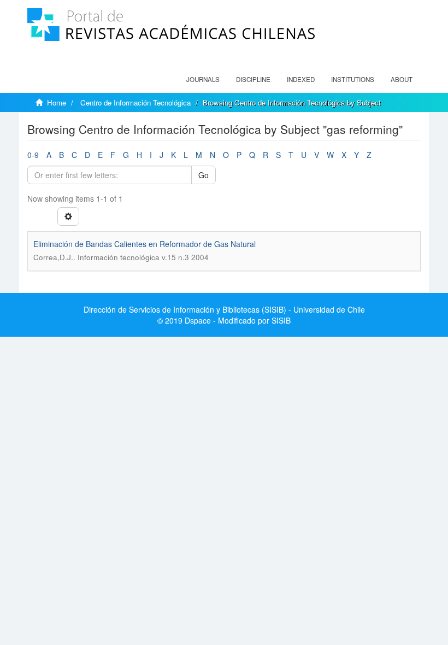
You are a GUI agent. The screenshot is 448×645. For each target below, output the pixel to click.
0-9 (33, 154)
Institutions (352, 79)
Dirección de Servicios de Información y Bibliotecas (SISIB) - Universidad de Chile (224, 309)
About (401, 79)
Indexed (301, 79)
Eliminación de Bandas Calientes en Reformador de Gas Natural (144, 243)
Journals (203, 79)
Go (203, 174)
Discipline (253, 79)
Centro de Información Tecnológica (135, 102)
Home (56, 102)
